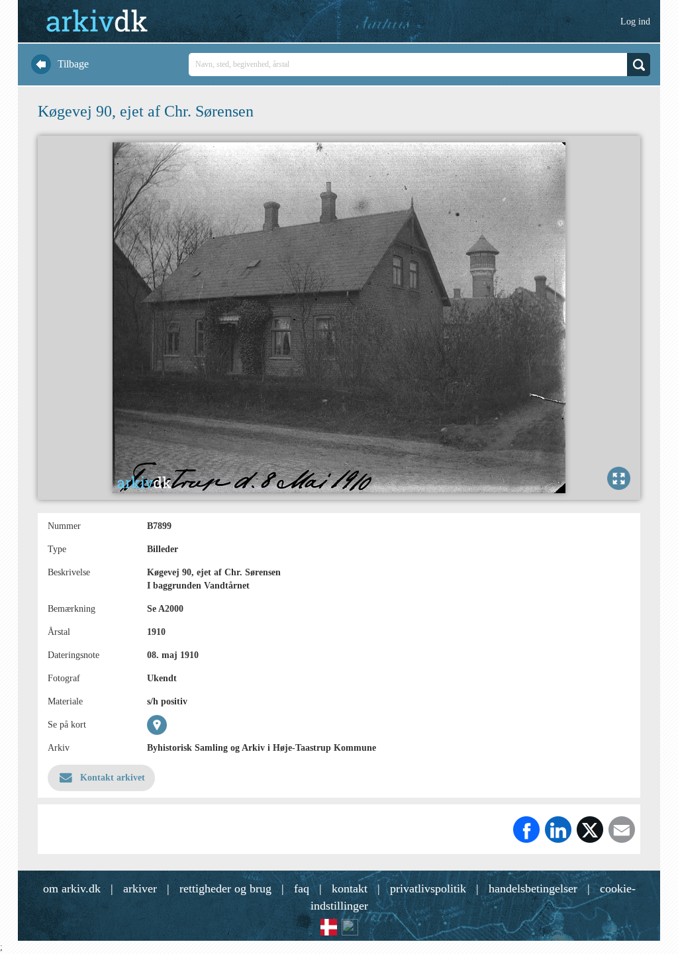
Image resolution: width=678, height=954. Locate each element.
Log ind (635, 21)
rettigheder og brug (225, 888)
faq (301, 888)
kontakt (349, 888)
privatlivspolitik (428, 888)
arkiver (140, 888)
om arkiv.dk (72, 888)
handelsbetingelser (533, 888)
